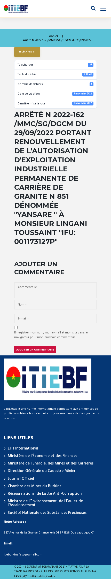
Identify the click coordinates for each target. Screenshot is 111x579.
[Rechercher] (93, 8)
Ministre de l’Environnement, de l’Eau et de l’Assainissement (45, 503)
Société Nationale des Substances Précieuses (47, 513)
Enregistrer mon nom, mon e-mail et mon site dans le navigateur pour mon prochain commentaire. (51, 335)
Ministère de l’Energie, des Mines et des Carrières (50, 463)
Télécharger (27, 52)
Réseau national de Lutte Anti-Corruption (45, 494)
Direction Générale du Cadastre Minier (42, 471)
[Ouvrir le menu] (103, 8)
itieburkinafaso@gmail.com (23, 554)
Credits (50, 576)
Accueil (54, 36)
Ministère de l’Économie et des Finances (42, 456)
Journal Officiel (21, 479)
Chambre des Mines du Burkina (34, 486)
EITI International (23, 448)
